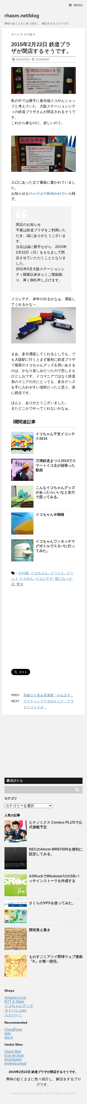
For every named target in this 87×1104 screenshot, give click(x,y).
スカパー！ (13, 1015)
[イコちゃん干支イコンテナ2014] (22, 443)
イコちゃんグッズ (18, 1006)
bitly (7, 1033)
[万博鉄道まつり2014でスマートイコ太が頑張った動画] (22, 470)
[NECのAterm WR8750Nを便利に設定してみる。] (16, 867)
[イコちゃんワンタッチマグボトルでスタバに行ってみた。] (22, 550)
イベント (57, 573)
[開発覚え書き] (16, 948)
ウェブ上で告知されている (50, 193)
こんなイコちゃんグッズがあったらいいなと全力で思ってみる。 (55, 492)
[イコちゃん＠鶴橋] (22, 523)
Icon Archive (14, 1055)
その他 (23, 573)
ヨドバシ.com (15, 1010)
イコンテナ (44, 579)
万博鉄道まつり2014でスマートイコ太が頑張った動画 (56, 465)
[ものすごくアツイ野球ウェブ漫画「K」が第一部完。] (16, 975)
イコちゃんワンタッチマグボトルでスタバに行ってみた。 (55, 546)
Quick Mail (12, 1051)
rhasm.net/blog (21, 15)
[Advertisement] (48, 627)
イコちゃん (39, 573)
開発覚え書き (39, 930)
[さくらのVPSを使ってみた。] (16, 921)
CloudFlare (13, 1029)
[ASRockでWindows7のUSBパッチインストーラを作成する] (16, 894)
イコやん (26, 579)
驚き (20, 584)
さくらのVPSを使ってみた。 (52, 903)
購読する (16, 780)
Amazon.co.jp (15, 997)
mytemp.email (15, 1063)
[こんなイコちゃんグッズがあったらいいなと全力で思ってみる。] (22, 497)
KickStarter (13, 1059)
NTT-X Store (14, 1001)
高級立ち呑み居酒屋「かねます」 (48, 695)
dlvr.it (8, 1037)
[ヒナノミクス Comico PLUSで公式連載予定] (16, 840)
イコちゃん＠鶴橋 (50, 514)
